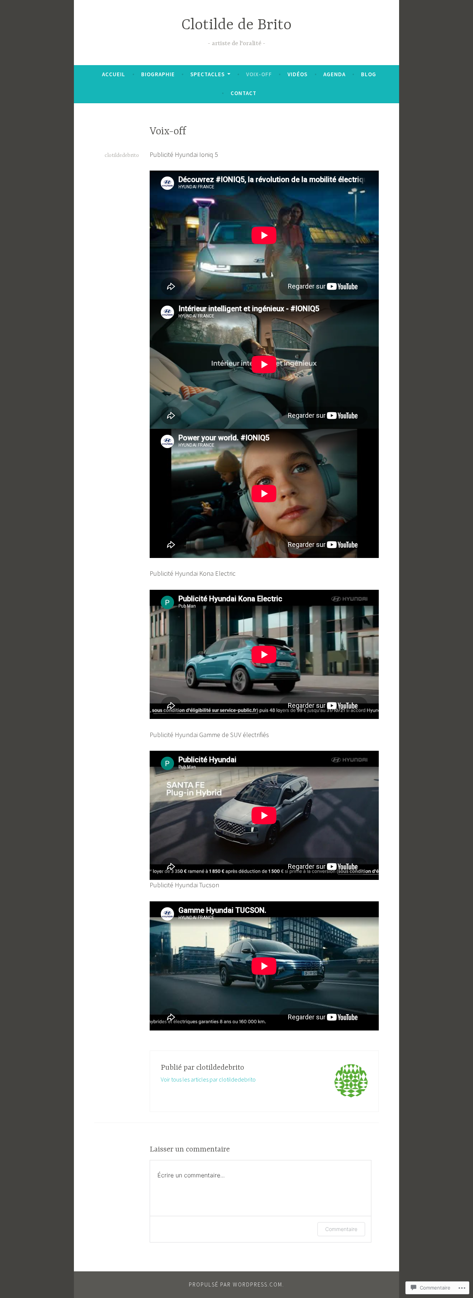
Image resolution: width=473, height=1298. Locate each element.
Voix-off (259, 74)
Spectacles (207, 74)
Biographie (158, 74)
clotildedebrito (122, 155)
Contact (243, 93)
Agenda (334, 74)
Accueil (113, 74)
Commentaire (341, 1229)
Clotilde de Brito (236, 25)
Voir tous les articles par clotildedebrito (208, 1079)
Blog (368, 74)
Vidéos (297, 74)
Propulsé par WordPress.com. (236, 1284)
